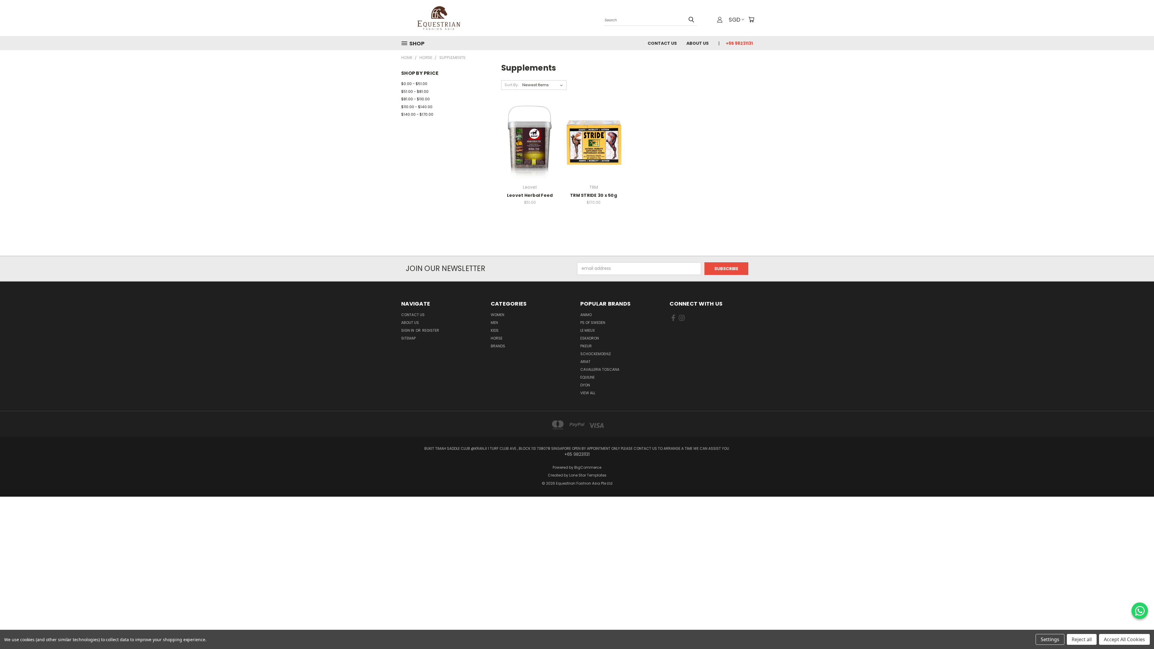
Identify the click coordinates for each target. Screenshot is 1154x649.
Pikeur (586, 346)
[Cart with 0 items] (751, 20)
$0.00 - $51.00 (414, 84)
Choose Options (530, 152)
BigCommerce (587, 467)
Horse (496, 338)
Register (430, 330)
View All (587, 392)
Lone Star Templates (587, 475)
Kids (495, 330)
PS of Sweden (592, 322)
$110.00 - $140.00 (416, 107)
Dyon (585, 385)
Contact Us (662, 43)
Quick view (529, 130)
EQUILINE (587, 377)
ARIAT (585, 361)
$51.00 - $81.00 (415, 91)
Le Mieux (587, 330)
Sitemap (408, 338)
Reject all (1082, 639)
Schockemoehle (595, 353)
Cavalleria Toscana (599, 369)
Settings (1050, 639)
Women (497, 314)
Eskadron (589, 338)
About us (697, 43)
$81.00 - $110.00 (415, 99)
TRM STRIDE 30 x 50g (593, 195)
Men (494, 322)
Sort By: (512, 85)
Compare (528, 141)
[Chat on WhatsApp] (1139, 610)
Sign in (408, 330)
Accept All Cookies (1124, 639)
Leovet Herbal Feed (530, 195)
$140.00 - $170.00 (417, 114)
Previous (1138, 630)
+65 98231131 (739, 43)
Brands (498, 346)
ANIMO (586, 314)
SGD (734, 19)
